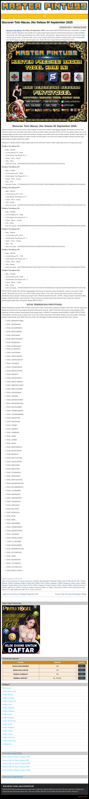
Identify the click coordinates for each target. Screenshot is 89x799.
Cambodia (36, 581)
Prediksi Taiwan (62, 585)
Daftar (82, 666)
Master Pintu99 (61, 129)
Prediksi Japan (75, 583)
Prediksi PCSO (27, 585)
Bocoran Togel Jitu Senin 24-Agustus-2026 (15, 767)
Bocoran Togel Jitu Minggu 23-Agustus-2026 (16, 770)
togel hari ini (6, 589)
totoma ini (38, 589)
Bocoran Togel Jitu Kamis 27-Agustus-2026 (16, 757)
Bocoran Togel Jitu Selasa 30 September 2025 (69, 594)
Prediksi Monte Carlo (15, 585)
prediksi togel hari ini (8, 587)
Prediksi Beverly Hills (73, 581)
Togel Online (30, 291)
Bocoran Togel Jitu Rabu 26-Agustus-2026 (15, 760)
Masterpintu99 (44, 581)
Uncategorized (7, 744)
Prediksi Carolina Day (27, 583)
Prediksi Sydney (51, 585)
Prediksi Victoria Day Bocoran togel (73, 587)
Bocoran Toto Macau (14, 30)
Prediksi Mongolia (8, 718)
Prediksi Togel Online (13, 753)
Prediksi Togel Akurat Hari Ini (76, 585)
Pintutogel (53, 581)
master (69, 27)
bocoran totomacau (26, 581)
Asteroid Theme (82, 796)
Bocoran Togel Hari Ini (13, 777)
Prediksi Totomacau (22, 587)
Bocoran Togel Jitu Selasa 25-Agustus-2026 (16, 763)
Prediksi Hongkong (64, 583)
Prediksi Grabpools (51, 583)
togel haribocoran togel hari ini (19, 589)
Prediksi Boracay (7, 694)
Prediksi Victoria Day (55, 587)
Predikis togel (61, 581)
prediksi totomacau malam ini (38, 587)
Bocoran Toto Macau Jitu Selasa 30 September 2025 (37, 22)
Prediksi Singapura (39, 585)
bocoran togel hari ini (12, 581)
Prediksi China (39, 583)
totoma (32, 589)
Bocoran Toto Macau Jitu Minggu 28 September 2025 (21, 594)
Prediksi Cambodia (14, 583)
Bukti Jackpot (6, 688)
